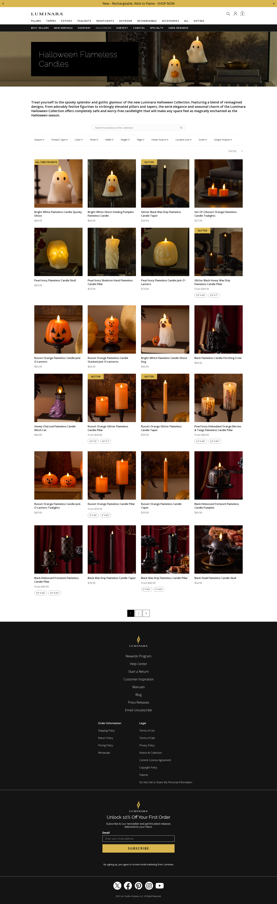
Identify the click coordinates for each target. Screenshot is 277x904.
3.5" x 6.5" (54, 593)
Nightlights (105, 20)
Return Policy (105, 738)
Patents (143, 775)
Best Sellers (40, 27)
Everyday (84, 27)
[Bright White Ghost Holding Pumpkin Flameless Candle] (112, 183)
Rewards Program (138, 656)
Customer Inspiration (138, 679)
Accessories (170, 20)
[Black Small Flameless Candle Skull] (218, 549)
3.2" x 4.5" (200, 441)
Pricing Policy (105, 745)
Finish (93, 139)
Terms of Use (147, 730)
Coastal (139, 27)
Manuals (138, 687)
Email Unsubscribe (138, 710)
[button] (228, 13)
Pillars (36, 20)
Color (77, 139)
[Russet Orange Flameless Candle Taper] (165, 475)
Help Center (138, 664)
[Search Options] (182, 127)
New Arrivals (63, 27)
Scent (202, 139)
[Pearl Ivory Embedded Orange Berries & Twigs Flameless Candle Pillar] (218, 398)
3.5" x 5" (93, 441)
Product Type (58, 139)
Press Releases (138, 702)
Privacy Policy (147, 745)
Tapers (51, 20)
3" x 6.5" (105, 515)
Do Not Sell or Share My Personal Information (165, 782)
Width (108, 139)
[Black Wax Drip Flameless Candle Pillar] (165, 549)
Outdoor (125, 20)
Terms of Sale (147, 738)
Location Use (182, 139)
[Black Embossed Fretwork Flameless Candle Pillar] (58, 549)
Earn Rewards (179, 27)
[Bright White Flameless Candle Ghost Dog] (165, 329)
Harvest (122, 27)
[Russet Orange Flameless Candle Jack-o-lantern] (58, 329)
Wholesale (104, 752)
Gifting (199, 20)
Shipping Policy (106, 730)
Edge (139, 139)
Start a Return (138, 671)
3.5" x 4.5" (200, 295)
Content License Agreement (155, 760)
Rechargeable (147, 20)
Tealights (84, 20)
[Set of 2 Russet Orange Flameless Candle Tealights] (218, 183)
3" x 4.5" (93, 515)
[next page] (146, 613)
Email (106, 832)
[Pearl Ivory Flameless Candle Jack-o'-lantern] (165, 252)
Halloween (103, 27)
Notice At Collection (150, 752)
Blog (138, 694)
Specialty (157, 27)
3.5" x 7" (214, 295)
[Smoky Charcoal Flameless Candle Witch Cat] (58, 398)
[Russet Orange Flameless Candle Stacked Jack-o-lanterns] (112, 329)
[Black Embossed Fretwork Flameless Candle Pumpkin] (218, 475)
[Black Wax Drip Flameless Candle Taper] (112, 549)
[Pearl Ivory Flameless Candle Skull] (58, 252)
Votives (66, 20)
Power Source (158, 139)
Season (38, 139)
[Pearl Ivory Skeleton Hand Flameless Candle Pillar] (112, 252)
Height (124, 139)
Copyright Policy (148, 767)
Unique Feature (222, 139)
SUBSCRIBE (138, 848)
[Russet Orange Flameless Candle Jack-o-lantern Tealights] (58, 475)
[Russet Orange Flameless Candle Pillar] (112, 475)
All (186, 20)
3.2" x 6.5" (214, 441)
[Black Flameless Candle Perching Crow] (218, 329)
